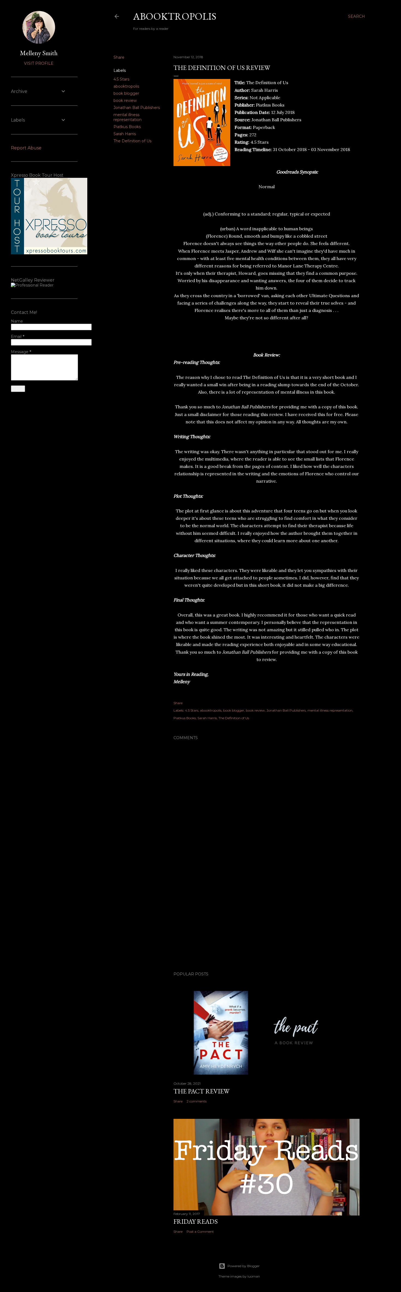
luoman (253, 1276)
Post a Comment (200, 1231)
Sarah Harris (124, 133)
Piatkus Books (127, 126)
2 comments (197, 1101)
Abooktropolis (174, 16)
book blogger (126, 93)
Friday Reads (195, 1221)
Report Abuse (26, 148)
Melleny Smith (39, 53)
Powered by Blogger (244, 1266)
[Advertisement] (266, 919)
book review (125, 100)
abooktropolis (126, 86)
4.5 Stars (121, 79)
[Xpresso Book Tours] (49, 252)
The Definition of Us (132, 140)
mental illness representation (127, 117)
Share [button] (118, 57)
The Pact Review (201, 1091)
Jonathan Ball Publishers (136, 107)
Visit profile (38, 63)
